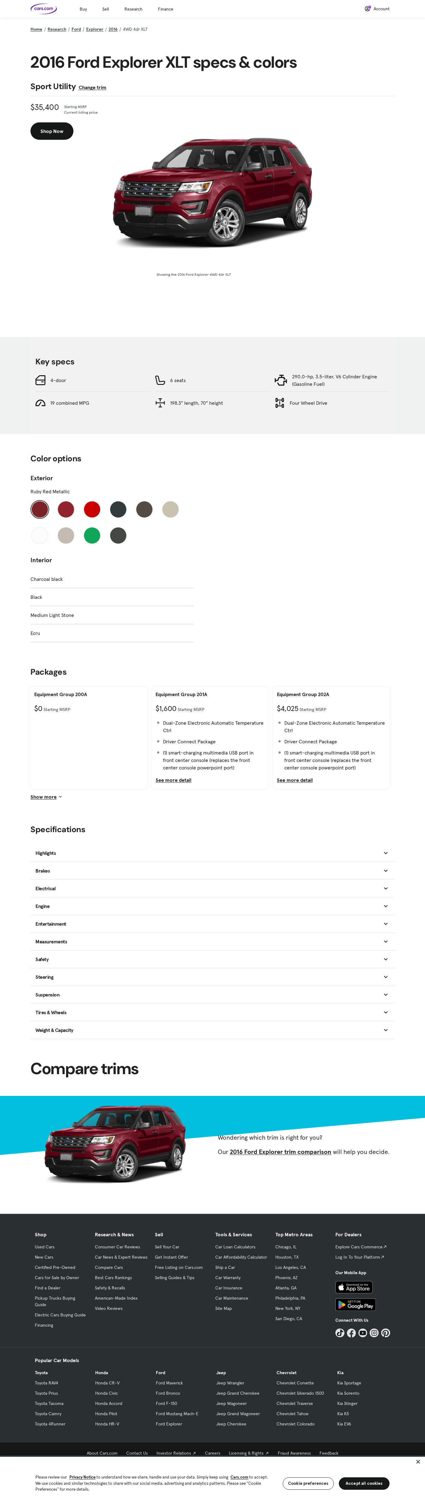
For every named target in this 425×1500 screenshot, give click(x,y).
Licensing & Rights (246, 1453)
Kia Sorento (348, 1393)
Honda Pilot (106, 1413)
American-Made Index (116, 1298)
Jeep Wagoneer (231, 1403)
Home (36, 29)
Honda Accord (108, 1403)
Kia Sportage (349, 1383)
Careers (212, 1453)
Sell (105, 9)
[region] (212, 1478)
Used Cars (44, 1247)
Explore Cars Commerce (359, 1247)
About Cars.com (102, 1453)
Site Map (223, 1308)
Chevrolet (287, 1372)
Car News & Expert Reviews (121, 1257)
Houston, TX (287, 1257)
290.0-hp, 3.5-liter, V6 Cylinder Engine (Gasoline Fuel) (334, 380)
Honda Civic (106, 1393)
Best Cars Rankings (113, 1277)
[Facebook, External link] (351, 1333)
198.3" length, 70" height (196, 403)
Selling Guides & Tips (174, 1277)
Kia (340, 1372)
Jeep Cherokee (231, 1424)
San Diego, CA (288, 1318)
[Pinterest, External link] (385, 1333)
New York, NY (287, 1308)
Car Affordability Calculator (241, 1257)
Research (133, 9)
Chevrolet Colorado (296, 1424)
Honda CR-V (107, 1383)
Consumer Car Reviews (117, 1247)
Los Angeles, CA (290, 1267)
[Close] (418, 1462)
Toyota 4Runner (50, 1424)
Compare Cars (109, 1267)
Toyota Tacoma (49, 1403)
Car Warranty (228, 1277)
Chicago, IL (286, 1247)
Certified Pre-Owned (55, 1267)
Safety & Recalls (110, 1288)
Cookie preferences (308, 1483)
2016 (113, 29)
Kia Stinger (347, 1403)
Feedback (329, 1453)
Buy (83, 9)
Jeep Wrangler (230, 1383)
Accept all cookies (364, 1483)
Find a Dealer (47, 1288)
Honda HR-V (107, 1424)
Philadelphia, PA (290, 1298)
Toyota (41, 1372)
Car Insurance (228, 1288)
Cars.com (239, 1477)
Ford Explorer (169, 1424)
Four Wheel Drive (308, 403)
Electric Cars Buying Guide (60, 1315)
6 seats (178, 380)
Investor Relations (173, 1453)
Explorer (94, 29)
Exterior (41, 478)
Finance (165, 9)
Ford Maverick (169, 1383)
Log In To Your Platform (357, 1257)
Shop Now (51, 131)
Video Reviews (109, 1308)
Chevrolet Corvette (295, 1383)
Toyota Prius (46, 1393)
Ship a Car (225, 1267)
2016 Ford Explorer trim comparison (280, 1152)
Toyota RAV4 (46, 1383)
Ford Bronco (168, 1393)
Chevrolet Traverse (295, 1403)
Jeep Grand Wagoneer (238, 1413)
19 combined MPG (69, 403)
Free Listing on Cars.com (179, 1267)
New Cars (44, 1257)
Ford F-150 (166, 1403)
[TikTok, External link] (339, 1333)
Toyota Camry (48, 1413)
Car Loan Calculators (235, 1247)
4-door (58, 380)
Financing (44, 1325)
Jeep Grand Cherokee (237, 1393)
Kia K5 (343, 1413)
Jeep (221, 1372)
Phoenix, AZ (286, 1277)
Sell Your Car (167, 1247)
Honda (101, 1372)
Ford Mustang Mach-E (177, 1413)
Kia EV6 (344, 1424)
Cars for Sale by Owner (57, 1277)
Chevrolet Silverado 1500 (300, 1393)
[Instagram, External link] (374, 1333)
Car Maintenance (231, 1298)
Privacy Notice (82, 1477)
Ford (76, 29)
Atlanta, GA (286, 1288)
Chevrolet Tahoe (293, 1413)
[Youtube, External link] (362, 1333)
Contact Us (137, 1453)
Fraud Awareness (294, 1453)
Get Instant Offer (171, 1257)
